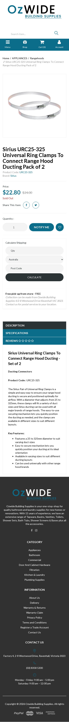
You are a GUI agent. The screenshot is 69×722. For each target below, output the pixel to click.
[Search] (56, 34)
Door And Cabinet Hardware (34, 564)
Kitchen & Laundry (34, 574)
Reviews (12, 340)
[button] (60, 227)
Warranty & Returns (35, 607)
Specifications (17, 333)
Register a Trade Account (34, 627)
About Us (34, 597)
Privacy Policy (34, 617)
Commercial (34, 559)
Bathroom (34, 554)
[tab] (34, 325)
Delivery (34, 602)
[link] (32, 530)
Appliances (34, 550)
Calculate (34, 277)
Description (15, 325)
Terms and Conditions (34, 622)
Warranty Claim (34, 612)
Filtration (34, 569)
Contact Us (34, 632)
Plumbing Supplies (34, 579)
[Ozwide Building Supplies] (34, 11)
